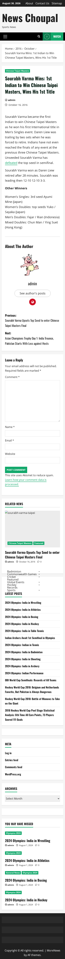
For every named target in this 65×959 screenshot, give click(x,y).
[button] (5, 36)
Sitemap (57, 3)
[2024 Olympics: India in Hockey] (32, 892)
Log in (8, 753)
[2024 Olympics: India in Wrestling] (32, 833)
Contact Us (42, 3)
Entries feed (11, 760)
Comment (12, 377)
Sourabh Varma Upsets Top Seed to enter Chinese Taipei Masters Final (32, 554)
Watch (57, 36)
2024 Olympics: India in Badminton (23, 652)
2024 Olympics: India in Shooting (22, 659)
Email (9, 440)
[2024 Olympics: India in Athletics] (32, 853)
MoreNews (53, 950)
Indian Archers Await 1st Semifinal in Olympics (30, 638)
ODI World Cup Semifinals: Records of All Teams (30, 680)
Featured (38, 543)
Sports (11, 590)
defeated (11, 163)
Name (10, 427)
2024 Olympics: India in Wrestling (23, 603)
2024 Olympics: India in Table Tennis (24, 631)
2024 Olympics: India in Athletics (23, 610)
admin (11, 100)
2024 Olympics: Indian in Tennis (22, 645)
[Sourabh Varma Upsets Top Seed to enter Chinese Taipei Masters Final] (32, 529)
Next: (29, 338)
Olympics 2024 (13, 833)
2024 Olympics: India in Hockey (22, 624)
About (29, 3)
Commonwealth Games (22, 574)
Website (10, 454)
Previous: (32, 320)
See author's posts (33, 293)
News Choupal (30, 17)
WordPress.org (13, 774)
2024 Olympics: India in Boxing (21, 617)
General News (13, 872)
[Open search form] (39, 36)
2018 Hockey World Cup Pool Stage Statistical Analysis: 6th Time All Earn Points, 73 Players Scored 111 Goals (29, 714)
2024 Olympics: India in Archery (22, 666)
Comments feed (13, 767)
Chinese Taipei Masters (17, 70)
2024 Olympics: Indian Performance (24, 673)
